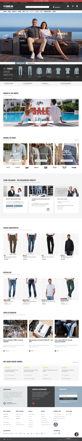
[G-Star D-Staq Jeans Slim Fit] (12, 289)
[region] (47, 71)
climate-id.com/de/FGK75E (7, 399)
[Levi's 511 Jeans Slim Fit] (69, 289)
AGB (57, 439)
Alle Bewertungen (75, 362)
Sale (41, 11)
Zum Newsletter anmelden (68, 398)
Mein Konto (43, 414)
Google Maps (59, 202)
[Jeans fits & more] (70, 414)
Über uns (29, 416)
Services (54, 11)
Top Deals (37, 11)
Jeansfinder (43, 416)
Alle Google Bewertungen (47, 378)
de (71, 2)
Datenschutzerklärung (63, 402)
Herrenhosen (30, 426)
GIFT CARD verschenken (45, 422)
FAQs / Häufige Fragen (7, 424)
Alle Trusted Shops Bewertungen (10, 378)
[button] (76, 434)
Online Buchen (19, 205)
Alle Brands (76, 139)
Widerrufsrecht (75, 439)
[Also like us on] (68, 414)
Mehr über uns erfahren (36, 398)
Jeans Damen (30, 420)
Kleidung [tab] (20, 63)
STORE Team (18, 422)
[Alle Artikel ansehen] (8, 167)
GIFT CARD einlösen (44, 420)
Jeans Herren (30, 422)
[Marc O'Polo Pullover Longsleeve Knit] (69, 244)
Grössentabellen (43, 418)
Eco (27, 11)
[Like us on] (66, 414)
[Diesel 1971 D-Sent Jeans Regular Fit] (50, 244)
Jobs (29, 418)
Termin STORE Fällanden (20, 424)
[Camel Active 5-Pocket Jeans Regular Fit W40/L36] (31, 244)
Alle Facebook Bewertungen (66, 378)
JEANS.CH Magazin (31, 414)
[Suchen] (26, 7)
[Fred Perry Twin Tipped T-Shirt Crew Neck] (50, 289)
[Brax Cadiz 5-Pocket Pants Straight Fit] (12, 244)
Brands (19, 11)
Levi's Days (32, 11)
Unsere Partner (56, 420)
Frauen (9, 11)
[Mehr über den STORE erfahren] (48, 209)
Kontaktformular (6, 422)
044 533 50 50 (10, 205)
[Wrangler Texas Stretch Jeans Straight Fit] (31, 289)
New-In (23, 11)
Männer (4, 11)
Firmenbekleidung (47, 11)
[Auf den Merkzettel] (20, 234)
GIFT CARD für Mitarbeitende (45, 424)
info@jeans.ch (5, 416)
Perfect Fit (14, 11)
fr (74, 2)
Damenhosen (30, 424)
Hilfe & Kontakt (66, 2)
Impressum (61, 439)
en (77, 2)
